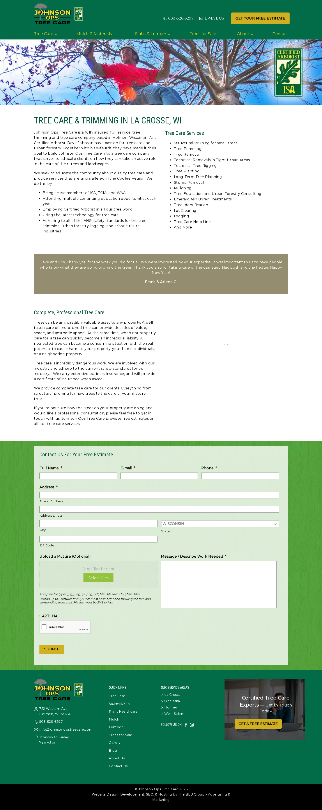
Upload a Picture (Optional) (65, 556)
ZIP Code (47, 545)
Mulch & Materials (94, 33)
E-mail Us (214, 18)
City (43, 530)
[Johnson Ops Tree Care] (58, 22)
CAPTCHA (48, 616)
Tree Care (43, 33)
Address (48, 487)
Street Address (51, 501)
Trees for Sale (202, 33)
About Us (117, 758)
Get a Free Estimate (258, 724)
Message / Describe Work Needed (194, 556)
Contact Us (118, 766)
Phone (209, 468)
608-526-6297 (181, 18)
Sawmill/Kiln (119, 704)
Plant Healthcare (123, 712)
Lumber (116, 727)
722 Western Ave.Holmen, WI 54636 (55, 711)
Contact (280, 33)
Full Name (50, 468)
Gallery (115, 743)
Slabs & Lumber (150, 33)
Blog (113, 751)
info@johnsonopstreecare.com (66, 729)
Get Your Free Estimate (260, 18)
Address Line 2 (51, 515)
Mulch (114, 719)
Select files (98, 578)
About (243, 33)
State (165, 531)
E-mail (128, 468)
